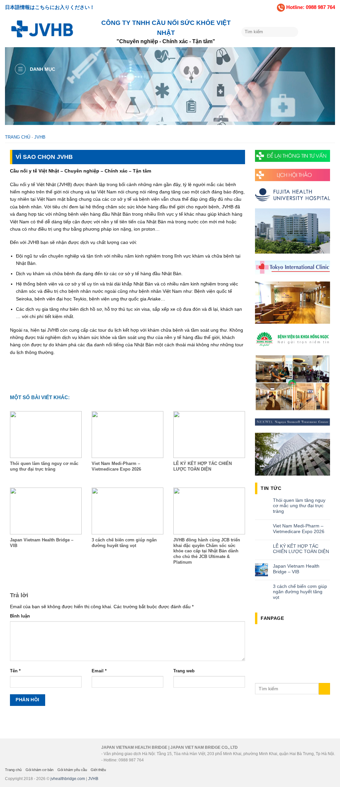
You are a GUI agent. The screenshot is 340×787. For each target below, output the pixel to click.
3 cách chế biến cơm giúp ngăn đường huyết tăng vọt (300, 592)
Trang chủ (17, 137)
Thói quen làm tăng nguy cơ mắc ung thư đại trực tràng (299, 506)
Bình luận (20, 616)
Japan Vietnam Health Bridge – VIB (296, 568)
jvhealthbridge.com (67, 778)
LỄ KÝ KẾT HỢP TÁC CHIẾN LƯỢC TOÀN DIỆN (301, 548)
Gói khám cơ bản (39, 770)
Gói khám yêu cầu (72, 770)
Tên (15, 671)
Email (99, 671)
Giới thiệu (98, 770)
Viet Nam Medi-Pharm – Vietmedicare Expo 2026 (298, 528)
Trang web (184, 671)
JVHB (39, 137)
